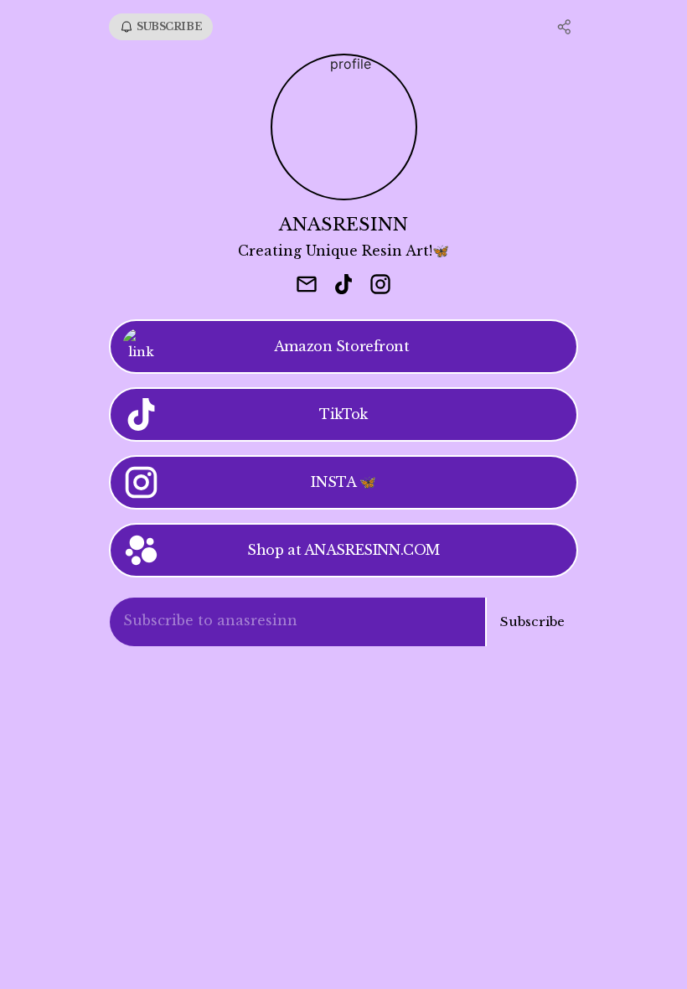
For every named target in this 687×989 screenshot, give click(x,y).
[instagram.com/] (380, 286)
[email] (306, 286)
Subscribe (532, 621)
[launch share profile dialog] (564, 26)
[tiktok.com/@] (343, 286)
